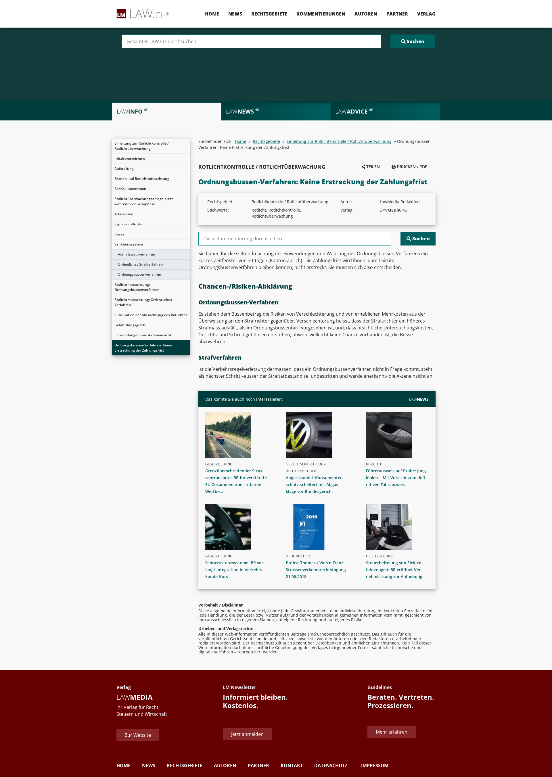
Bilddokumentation (130, 188)
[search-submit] (412, 41)
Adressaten (123, 214)
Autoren (365, 14)
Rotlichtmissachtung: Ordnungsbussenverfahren (137, 287)
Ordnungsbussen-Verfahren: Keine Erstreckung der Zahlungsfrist (143, 348)
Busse (119, 234)
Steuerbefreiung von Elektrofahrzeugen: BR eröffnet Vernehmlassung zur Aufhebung (394, 569)
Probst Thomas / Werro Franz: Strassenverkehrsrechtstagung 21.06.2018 (316, 569)
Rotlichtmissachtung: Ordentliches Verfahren (143, 302)
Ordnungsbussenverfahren (139, 274)
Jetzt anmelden (247, 734)
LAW (419, 399)
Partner (397, 14)
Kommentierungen (320, 14)
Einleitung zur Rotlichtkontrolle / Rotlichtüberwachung (141, 146)
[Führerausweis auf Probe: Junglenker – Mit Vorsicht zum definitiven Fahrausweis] (400, 435)
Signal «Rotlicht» (128, 224)
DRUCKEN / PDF (411, 166)
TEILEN (372, 166)
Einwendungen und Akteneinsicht (142, 335)
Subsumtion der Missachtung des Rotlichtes (150, 314)
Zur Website (138, 735)
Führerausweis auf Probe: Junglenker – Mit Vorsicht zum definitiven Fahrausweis (396, 477)
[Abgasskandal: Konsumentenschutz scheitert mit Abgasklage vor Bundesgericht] (319, 435)
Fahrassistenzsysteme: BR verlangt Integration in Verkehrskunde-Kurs (234, 569)
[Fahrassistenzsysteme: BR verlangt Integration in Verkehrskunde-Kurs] (239, 527)
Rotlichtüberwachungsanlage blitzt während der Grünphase (143, 201)
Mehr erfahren (391, 732)
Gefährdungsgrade (130, 325)
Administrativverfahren (136, 254)
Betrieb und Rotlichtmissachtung (141, 178)
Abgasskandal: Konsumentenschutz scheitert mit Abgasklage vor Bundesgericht (315, 484)
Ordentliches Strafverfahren (140, 264)
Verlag (426, 14)
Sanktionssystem (128, 244)
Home (212, 14)
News (235, 14)
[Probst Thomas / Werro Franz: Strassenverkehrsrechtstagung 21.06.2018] (319, 527)
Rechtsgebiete (269, 14)
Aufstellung (124, 168)
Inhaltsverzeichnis (129, 158)
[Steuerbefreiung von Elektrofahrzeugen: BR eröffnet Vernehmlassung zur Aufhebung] (400, 527)
